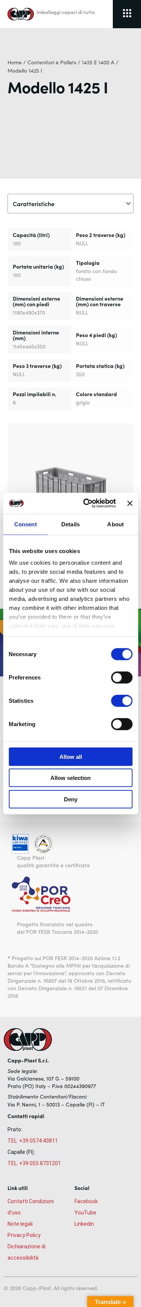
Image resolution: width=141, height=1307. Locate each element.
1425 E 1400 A (98, 62)
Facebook (86, 1201)
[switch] (121, 677)
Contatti (18, 1201)
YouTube (85, 1213)
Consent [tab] (25, 524)
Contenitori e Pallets (51, 62)
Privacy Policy (24, 1235)
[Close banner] (129, 503)
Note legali (20, 1224)
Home (15, 62)
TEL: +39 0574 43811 (33, 1141)
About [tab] (115, 524)
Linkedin (84, 1224)
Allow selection (70, 778)
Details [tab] (70, 524)
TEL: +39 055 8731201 (34, 1163)
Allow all (70, 756)
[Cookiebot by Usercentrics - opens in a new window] (86, 503)
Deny (70, 799)
